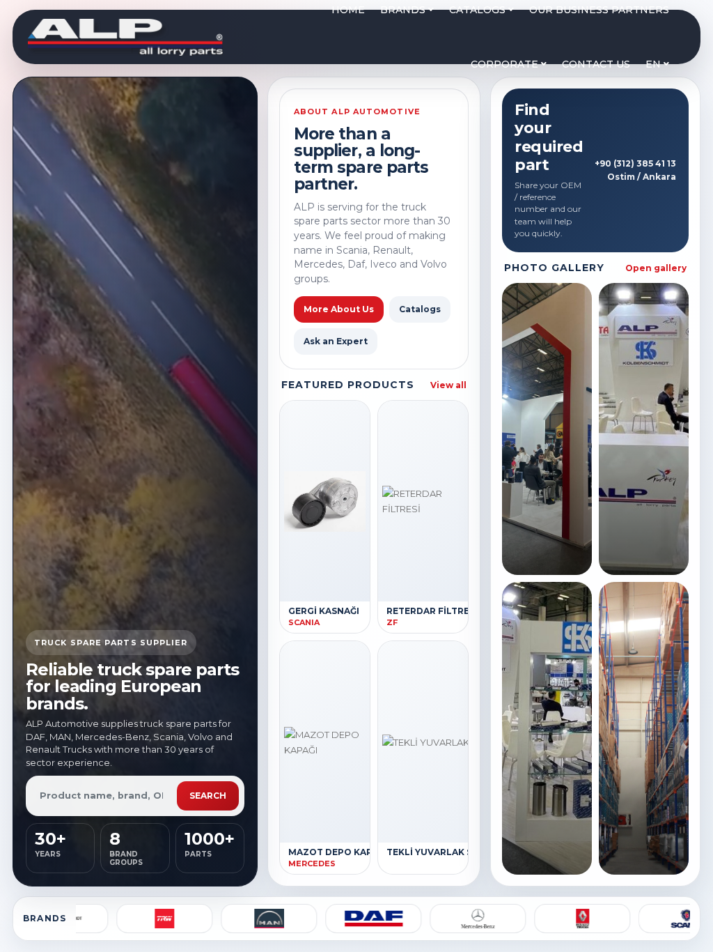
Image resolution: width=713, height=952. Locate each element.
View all (448, 385)
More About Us (339, 309)
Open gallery (656, 268)
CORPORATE (506, 64)
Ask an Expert (336, 341)
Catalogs (420, 309)
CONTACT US (596, 64)
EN (654, 64)
